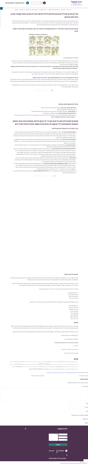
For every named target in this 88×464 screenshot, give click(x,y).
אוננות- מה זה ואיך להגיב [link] (83, 375)
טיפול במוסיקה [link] (60, 366)
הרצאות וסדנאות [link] (34, 9)
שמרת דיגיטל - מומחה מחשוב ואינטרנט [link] (78, 463)
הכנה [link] (31, 361)
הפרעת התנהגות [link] (73, 364)
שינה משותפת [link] (49, 372)
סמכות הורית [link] (71, 369)
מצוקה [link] (27, 366)
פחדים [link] (57, 369)
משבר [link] (24, 366)
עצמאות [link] (61, 372)
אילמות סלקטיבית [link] (67, 361)
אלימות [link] (60, 361)
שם (87, 403)
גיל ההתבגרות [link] (42, 361)
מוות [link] (39, 366)
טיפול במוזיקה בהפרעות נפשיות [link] (71, 366)
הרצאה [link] (56, 364)
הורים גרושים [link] (72, 372)
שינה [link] (53, 372)
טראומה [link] (53, 366)
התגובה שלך (85, 386)
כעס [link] (42, 366)
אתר (87, 411)
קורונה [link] (50, 369)
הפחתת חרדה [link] (27, 361)
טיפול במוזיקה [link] (43, 9)
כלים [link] (45, 366)
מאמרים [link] (27, 9)
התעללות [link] (36, 364)
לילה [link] (64, 372)
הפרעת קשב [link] (60, 364)
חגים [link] (22, 364)
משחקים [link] (19, 366)
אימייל (86, 407)
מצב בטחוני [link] (31, 366)
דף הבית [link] (69, 9)
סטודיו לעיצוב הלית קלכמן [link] (65, 463)
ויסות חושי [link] (32, 364)
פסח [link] (54, 369)
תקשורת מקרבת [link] (35, 369)
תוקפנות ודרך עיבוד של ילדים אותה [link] (37, 375)
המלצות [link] (16, 9)
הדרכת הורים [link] (36, 361)
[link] (58, 428)
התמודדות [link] (44, 364)
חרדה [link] (17, 364)
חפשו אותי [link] (51, 451)
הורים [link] (76, 372)
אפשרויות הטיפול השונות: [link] (53, 9)
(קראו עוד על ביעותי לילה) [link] (37, 74)
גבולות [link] (48, 361)
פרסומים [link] (22, 9)
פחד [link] (62, 369)
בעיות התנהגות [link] (54, 361)
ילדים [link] (48, 366)
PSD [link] (77, 361)
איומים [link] (74, 361)
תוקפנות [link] (46, 369)
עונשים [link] (65, 369)
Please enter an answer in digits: (79, 415)
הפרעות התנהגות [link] (19, 361)
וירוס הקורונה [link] (26, 364)
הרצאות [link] (52, 364)
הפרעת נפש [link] (66, 364)
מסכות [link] (35, 366)
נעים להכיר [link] (63, 9)
